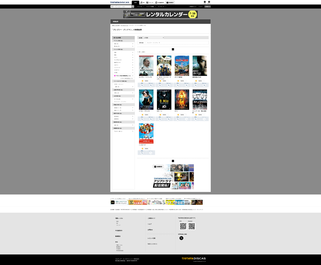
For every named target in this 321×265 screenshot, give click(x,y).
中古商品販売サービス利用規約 (145, 209)
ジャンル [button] (139, 6)
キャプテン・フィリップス (145, 77)
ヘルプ (200, 6)
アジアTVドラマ (117, 60)
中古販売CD (161, 2)
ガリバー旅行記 (178, 77)
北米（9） (116, 125)
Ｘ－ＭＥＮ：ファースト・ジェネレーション (164, 78)
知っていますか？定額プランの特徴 (154, 198)
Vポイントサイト (152, 244)
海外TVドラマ (117, 62)
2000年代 (116, 119)
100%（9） (116, 93)
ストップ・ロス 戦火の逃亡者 (199, 111)
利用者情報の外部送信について (189, 209)
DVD (135, 2)
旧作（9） (117, 86)
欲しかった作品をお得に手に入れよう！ (137, 198)
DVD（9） (116, 43)
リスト (205, 3)
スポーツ (116, 65)
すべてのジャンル (124, 25)
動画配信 (171, 2)
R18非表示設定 (119, 250)
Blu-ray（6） (117, 46)
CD (143, 2)
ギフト (176, 111)
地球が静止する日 (196, 77)
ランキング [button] (161, 6)
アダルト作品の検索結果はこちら (123, 75)
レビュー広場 (151, 238)
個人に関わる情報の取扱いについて (160, 209)
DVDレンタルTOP (116, 25)
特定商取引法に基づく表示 (175, 209)
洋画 (115, 52)
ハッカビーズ (142, 145)
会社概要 (112, 209)
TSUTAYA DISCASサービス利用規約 (129, 209)
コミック (151, 2)
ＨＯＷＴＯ (116, 70)
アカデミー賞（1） (118, 131)
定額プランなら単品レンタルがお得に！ (174, 198)
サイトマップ (200, 209)
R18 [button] (207, 6)
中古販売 (118, 248)
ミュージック (117, 67)
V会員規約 (117, 209)
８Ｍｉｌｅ (159, 111)
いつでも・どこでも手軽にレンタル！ (118, 198)
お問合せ (150, 230)
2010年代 (116, 116)
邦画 (115, 55)
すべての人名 (117, 99)
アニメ (115, 57)
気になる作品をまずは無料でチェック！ (192, 198)
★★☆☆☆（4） (118, 110)
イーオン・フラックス (144, 111)
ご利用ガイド (192, 6)
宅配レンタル (119, 245)
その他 (115, 72)
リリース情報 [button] (150, 6)
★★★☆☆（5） (118, 107)
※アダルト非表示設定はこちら (127, 78)
